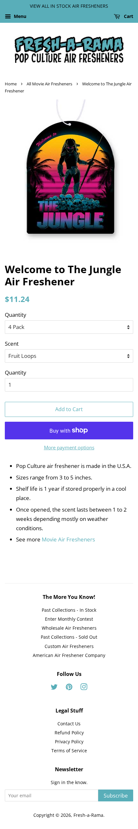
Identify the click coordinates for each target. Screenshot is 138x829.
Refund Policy (69, 733)
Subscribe (116, 795)
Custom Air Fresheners (69, 646)
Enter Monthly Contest (69, 619)
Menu (19, 16)
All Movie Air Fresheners (49, 84)
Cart (128, 16)
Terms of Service (69, 750)
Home (11, 84)
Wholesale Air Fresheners (69, 628)
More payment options (69, 447)
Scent (12, 343)
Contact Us (69, 724)
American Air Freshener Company (69, 655)
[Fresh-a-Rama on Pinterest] (69, 688)
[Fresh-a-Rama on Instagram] (83, 688)
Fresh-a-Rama (88, 815)
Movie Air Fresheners (68, 539)
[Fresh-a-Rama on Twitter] (54, 688)
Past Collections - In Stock (69, 610)
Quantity (15, 314)
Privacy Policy (69, 741)
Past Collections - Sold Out (69, 637)
